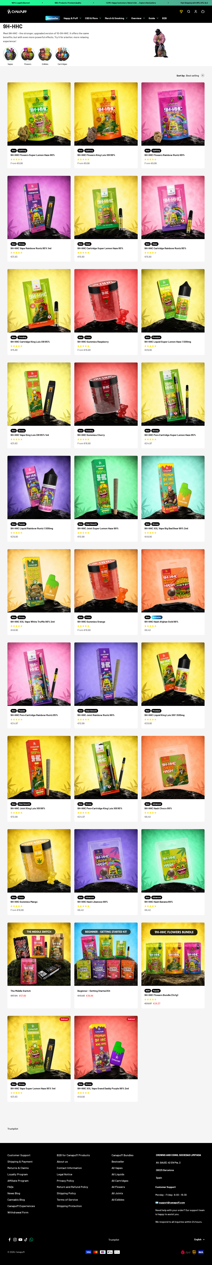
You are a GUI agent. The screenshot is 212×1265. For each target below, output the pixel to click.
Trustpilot (12, 1128)
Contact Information (69, 1168)
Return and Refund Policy (72, 1187)
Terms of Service (67, 1199)
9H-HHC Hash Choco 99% (158, 808)
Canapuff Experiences (21, 1206)
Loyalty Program (17, 1174)
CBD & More (91, 18)
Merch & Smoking (114, 18)
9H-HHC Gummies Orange (91, 621)
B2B (164, 18)
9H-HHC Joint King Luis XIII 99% (28, 808)
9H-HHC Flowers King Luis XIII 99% (96, 154)
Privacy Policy (65, 1180)
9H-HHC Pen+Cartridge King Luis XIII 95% (99, 808)
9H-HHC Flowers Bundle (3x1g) (161, 994)
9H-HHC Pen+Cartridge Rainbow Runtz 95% (34, 714)
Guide (152, 18)
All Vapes (117, 1168)
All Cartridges (120, 1180)
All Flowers (118, 1187)
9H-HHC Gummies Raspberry (93, 341)
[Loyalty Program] (181, 11)
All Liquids (118, 1174)
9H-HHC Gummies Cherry (91, 434)
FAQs (10, 1187)
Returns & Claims (18, 1168)
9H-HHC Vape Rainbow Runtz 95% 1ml (31, 248)
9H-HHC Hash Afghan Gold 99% (161, 621)
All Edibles (118, 1199)
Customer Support (18, 1155)
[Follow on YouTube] (20, 1239)
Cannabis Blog (16, 1199)
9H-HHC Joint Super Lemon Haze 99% (98, 528)
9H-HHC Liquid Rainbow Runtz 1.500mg (32, 528)
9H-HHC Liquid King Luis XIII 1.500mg (164, 714)
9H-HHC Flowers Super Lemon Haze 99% (33, 154)
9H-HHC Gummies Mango (24, 901)
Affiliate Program (18, 1180)
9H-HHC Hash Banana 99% (158, 901)
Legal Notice (64, 1174)
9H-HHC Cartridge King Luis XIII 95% (30, 341)
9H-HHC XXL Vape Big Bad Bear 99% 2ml (166, 528)
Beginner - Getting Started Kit (93, 990)
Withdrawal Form (17, 1212)
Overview (136, 18)
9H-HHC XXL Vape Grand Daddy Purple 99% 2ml (103, 1088)
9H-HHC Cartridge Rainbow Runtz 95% (165, 248)
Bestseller (52, 18)
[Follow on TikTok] (26, 1239)
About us (62, 1161)
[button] (16, 159)
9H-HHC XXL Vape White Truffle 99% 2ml (33, 621)
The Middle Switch (21, 990)
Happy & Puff (71, 18)
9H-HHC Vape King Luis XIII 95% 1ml (30, 434)
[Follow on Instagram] (15, 1239)
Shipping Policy (66, 1193)
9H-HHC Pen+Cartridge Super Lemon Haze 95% (170, 434)
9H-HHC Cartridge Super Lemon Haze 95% (100, 248)
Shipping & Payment (20, 1161)
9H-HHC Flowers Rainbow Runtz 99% (164, 154)
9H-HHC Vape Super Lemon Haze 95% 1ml (33, 1088)
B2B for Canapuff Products (73, 1155)
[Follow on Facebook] (9, 1239)
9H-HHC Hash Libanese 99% (92, 901)
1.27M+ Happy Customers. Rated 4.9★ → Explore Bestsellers (131, 3)
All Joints (117, 1193)
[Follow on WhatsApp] (31, 1239)
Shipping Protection (69, 1206)
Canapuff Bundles (122, 1155)
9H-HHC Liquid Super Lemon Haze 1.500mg (167, 341)
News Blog (13, 1193)
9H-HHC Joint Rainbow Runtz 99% (96, 714)
